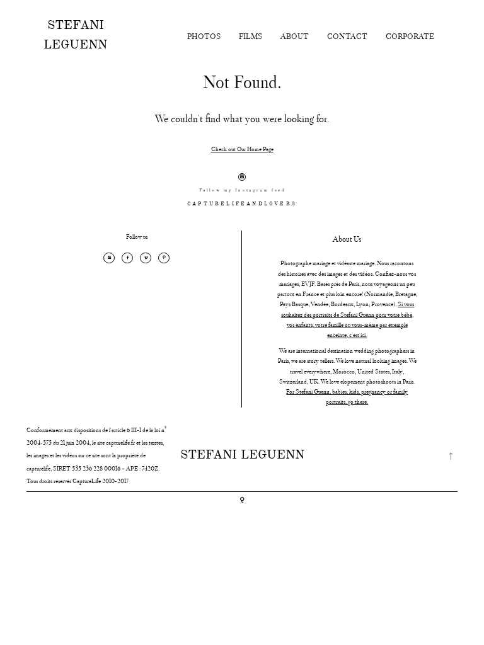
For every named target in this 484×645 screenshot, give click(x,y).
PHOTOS (204, 36)
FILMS (250, 36)
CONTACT (347, 36)
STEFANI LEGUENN (75, 35)
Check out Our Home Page (242, 149)
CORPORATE (410, 36)
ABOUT (294, 36)
